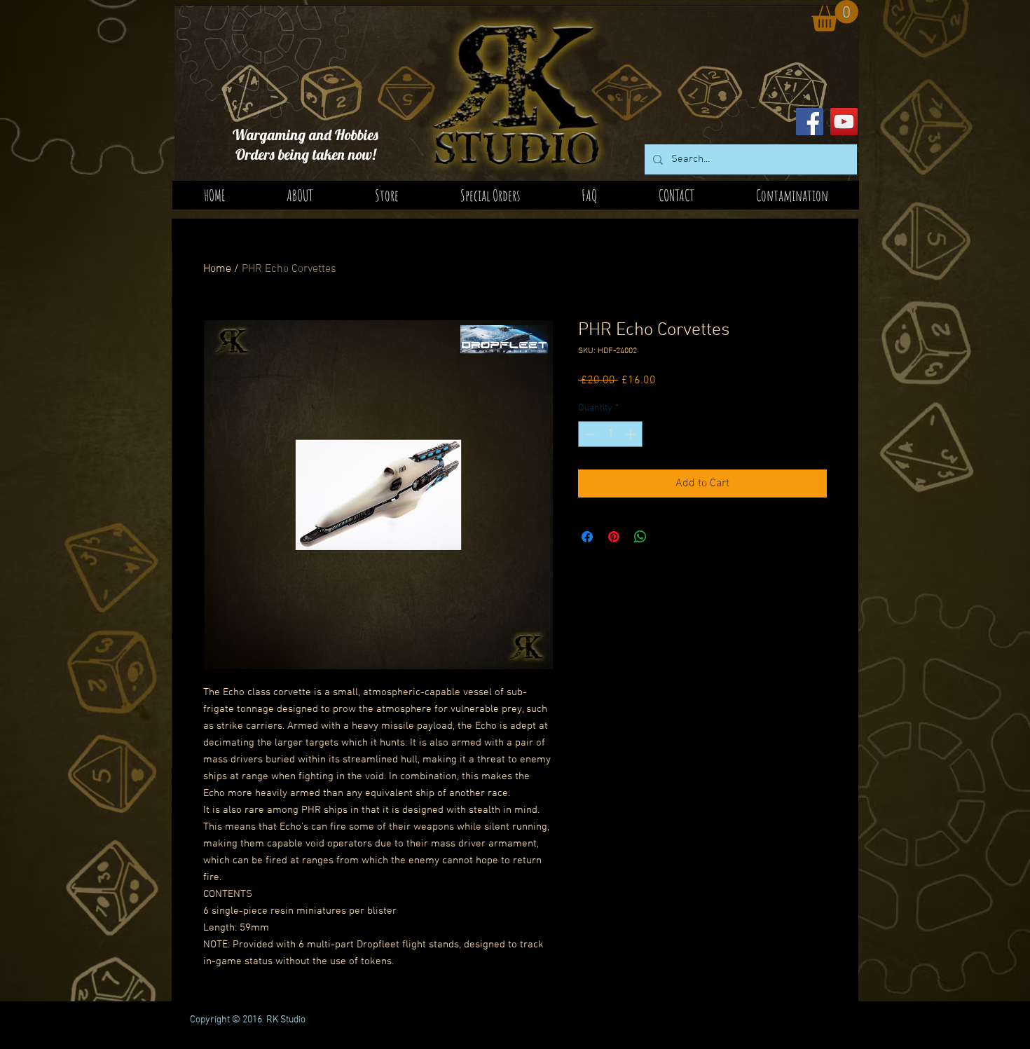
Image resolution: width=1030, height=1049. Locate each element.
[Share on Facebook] (587, 536)
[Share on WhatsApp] (640, 536)
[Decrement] (589, 434)
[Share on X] (667, 536)
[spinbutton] (610, 434)
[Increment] (631, 434)
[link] (834, 16)
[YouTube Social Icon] (844, 121)
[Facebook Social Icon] (809, 121)
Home (217, 269)
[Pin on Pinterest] (613, 536)
